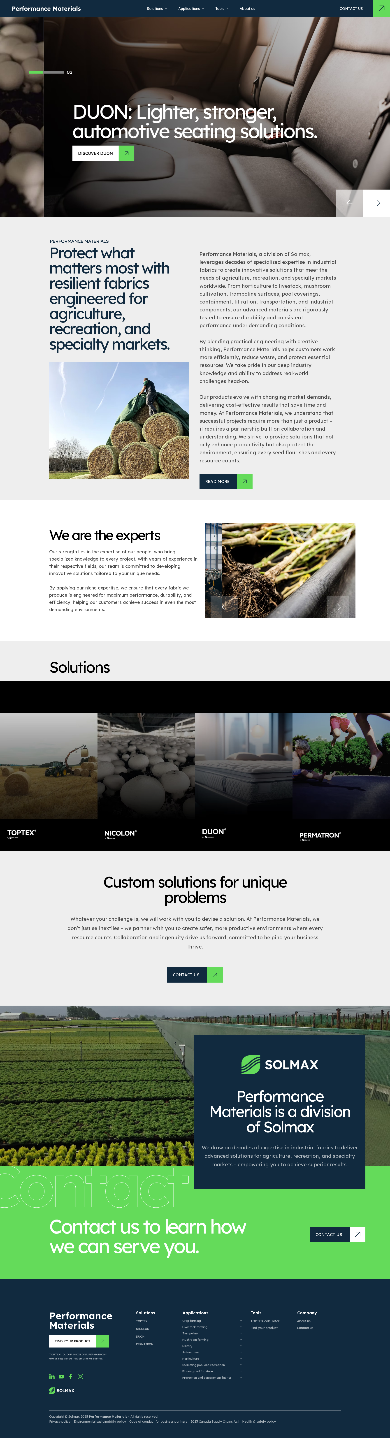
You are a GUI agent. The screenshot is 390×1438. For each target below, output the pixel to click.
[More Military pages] (241, 1346)
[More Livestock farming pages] (241, 1327)
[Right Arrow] (376, 203)
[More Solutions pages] (166, 8)
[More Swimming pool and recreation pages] (241, 1365)
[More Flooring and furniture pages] (241, 1371)
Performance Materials (80, 1320)
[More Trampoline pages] (241, 1333)
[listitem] (49, 766)
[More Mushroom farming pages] (241, 1339)
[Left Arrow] (349, 203)
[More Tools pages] (227, 8)
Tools (256, 1312)
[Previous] (224, 607)
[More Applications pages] (203, 8)
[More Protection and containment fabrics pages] (241, 1377)
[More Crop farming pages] (241, 1320)
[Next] (338, 607)
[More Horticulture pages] (241, 1358)
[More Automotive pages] (241, 1352)
